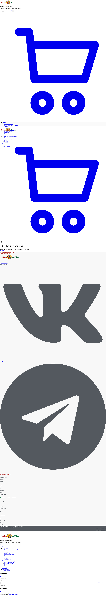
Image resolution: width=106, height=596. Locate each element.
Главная (4, 122)
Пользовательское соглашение (101, 530)
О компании (4, 568)
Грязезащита (7, 553)
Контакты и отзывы (6, 570)
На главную (2, 250)
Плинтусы (6, 556)
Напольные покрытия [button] (8, 124)
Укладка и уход (7, 559)
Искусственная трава (9, 554)
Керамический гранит (9, 563)
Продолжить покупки (13, 594)
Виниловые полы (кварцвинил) (11, 125)
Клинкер (6, 564)
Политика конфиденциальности (101, 528)
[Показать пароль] (104, 581)
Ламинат (6, 552)
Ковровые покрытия (8, 555)
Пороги (6, 558)
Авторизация (2, 585)
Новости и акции (5, 569)
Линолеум (6, 126)
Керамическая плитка (9, 562)
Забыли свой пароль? (102, 582)
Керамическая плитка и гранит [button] (10, 561)
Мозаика (6, 565)
